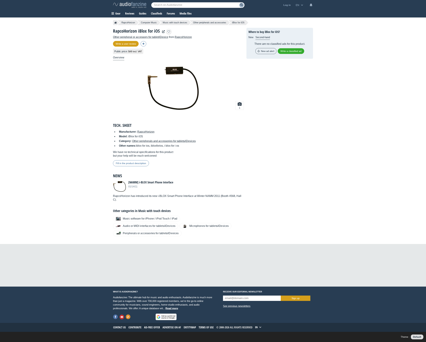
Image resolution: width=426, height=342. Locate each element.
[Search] (241, 5)
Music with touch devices (175, 22)
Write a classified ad (291, 51)
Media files (186, 13)
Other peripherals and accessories (209, 22)
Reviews (129, 13)
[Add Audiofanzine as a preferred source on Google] (166, 317)
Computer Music (149, 22)
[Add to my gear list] (168, 31)
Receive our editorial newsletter (242, 292)
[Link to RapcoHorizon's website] (162, 31)
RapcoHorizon (128, 22)
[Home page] (115, 22)
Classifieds (156, 13)
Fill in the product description (131, 163)
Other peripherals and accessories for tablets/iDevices (164, 141)
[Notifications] (311, 5)
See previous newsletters (236, 306)
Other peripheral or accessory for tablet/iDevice (140, 37)
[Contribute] (143, 43)
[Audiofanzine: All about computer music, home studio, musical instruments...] (129, 5)
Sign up (296, 298)
